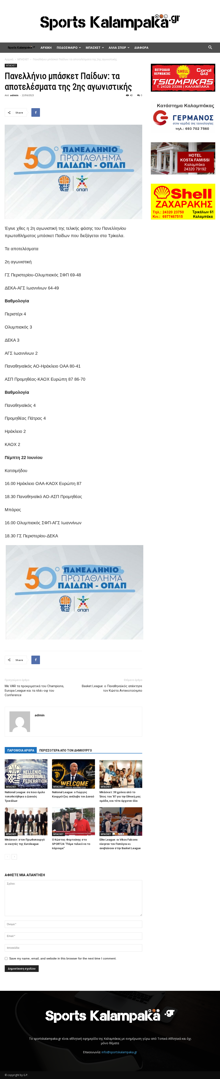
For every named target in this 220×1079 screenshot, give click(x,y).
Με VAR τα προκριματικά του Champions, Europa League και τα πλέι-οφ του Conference (34, 690)
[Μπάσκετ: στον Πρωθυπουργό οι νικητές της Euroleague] (26, 821)
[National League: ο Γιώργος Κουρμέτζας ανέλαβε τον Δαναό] (73, 774)
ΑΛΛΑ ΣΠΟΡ (117, 47)
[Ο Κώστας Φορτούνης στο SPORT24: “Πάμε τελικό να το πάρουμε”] (73, 821)
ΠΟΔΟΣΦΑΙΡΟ (67, 47)
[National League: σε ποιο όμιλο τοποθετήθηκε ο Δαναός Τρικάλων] (26, 774)
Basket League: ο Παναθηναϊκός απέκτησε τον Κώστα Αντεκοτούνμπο (112, 688)
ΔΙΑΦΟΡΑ (141, 47)
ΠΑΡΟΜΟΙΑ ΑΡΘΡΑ (20, 750)
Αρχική (9, 59)
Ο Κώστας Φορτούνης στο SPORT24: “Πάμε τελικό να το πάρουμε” (71, 844)
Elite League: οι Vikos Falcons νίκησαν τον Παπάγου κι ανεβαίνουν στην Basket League (120, 844)
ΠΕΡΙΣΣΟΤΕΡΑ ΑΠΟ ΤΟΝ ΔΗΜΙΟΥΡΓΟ (65, 750)
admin (14, 95)
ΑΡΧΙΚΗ (46, 47)
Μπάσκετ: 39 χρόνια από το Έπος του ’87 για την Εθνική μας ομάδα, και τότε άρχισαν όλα (120, 796)
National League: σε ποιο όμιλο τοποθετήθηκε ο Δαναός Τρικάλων (25, 796)
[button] (210, 48)
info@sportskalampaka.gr (119, 1052)
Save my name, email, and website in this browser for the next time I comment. (62, 958)
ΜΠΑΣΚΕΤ (93, 47)
